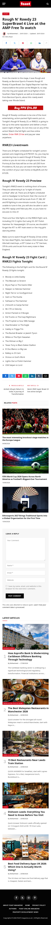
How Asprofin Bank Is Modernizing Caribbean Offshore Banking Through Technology (28, 656)
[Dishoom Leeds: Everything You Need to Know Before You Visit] (25, 795)
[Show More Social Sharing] (46, 43)
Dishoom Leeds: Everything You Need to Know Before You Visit (26, 813)
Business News (8, 648)
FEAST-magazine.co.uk (24, 918)
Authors (13, 909)
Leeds (5, 807)
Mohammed (13, 34)
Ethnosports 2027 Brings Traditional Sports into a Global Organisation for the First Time (24, 517)
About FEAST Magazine (13, 905)
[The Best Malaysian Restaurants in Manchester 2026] (25, 692)
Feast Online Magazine (29, 909)
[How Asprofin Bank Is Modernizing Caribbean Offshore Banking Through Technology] (25, 637)
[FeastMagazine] (25, 4)
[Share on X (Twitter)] (14, 43)
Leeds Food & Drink (10, 755)
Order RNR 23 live (16, 134)
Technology (7, 859)
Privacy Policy (39, 905)
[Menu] (3, 3)
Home (27, 905)
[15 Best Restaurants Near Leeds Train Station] (25, 744)
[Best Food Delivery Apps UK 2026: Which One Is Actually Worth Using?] (25, 847)
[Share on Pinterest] (23, 43)
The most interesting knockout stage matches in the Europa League (25, 438)
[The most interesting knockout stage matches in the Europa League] (25, 421)
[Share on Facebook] (6, 43)
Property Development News (25, 912)
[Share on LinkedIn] (40, 43)
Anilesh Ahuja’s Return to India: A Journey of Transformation (14, 391)
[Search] (47, 3)
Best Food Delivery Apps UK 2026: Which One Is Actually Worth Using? (27, 867)
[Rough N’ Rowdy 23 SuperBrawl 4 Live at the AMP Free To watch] (25, 61)
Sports (5, 14)
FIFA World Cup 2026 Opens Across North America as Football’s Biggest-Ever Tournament (24, 477)
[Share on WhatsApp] (31, 43)
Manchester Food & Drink (13, 703)
